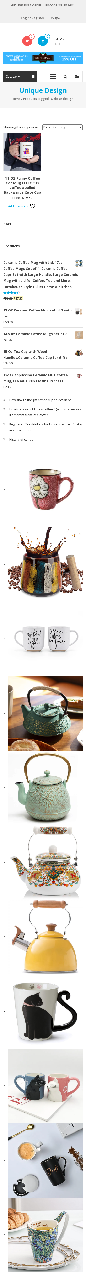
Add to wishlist (19, 206)
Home (16, 98)
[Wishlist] (27, 41)
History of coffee (21, 439)
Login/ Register (32, 18)
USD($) (54, 18)
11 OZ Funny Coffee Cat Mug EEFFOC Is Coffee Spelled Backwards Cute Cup (22, 185)
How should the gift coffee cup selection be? (41, 400)
